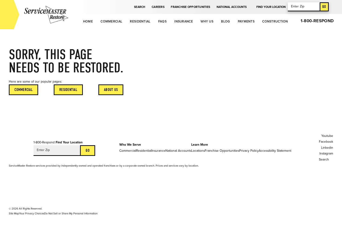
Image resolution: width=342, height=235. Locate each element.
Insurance (183, 21)
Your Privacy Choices (31, 213)
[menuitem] (87, 21)
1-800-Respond (317, 20)
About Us (111, 89)
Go (324, 6)
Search (139, 7)
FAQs (162, 21)
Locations (198, 151)
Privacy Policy (249, 151)
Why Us (207, 21)
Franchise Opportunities (190, 7)
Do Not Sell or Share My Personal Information (70, 213)
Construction (275, 21)
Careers (158, 7)
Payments (246, 21)
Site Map (14, 213)
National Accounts (232, 7)
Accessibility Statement (275, 151)
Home (88, 21)
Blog (225, 21)
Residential (140, 21)
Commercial (111, 21)
